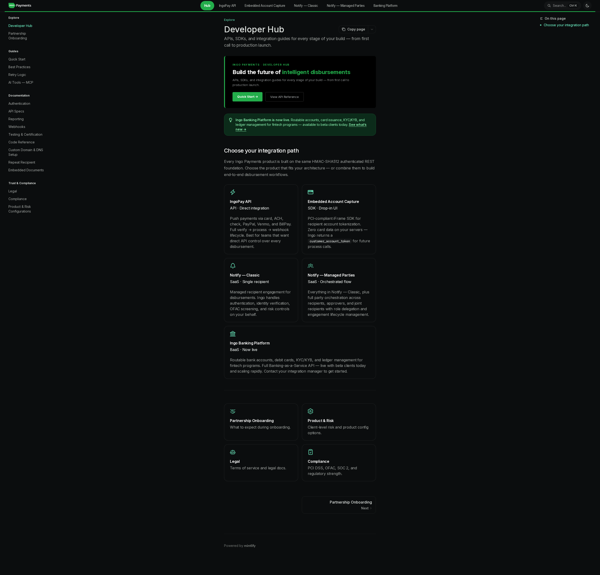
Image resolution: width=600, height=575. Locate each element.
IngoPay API (227, 5)
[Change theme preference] (587, 5)
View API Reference (284, 97)
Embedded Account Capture (265, 5)
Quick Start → (247, 96)
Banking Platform (386, 5)
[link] (261, 219)
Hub (207, 5)
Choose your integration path (566, 25)
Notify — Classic (306, 5)
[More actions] (372, 29)
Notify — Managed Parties (346, 5)
